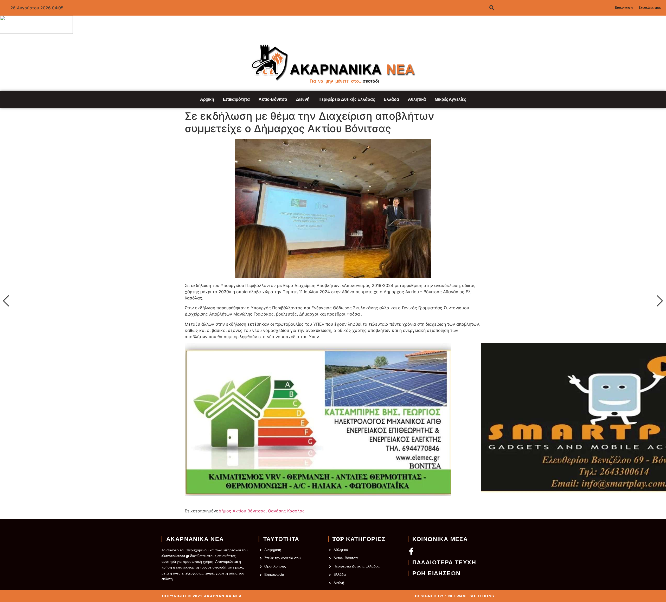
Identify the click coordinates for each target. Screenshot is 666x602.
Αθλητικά (417, 99)
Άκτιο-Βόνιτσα (273, 99)
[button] (6, 301)
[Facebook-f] (411, 550)
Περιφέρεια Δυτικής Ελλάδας (346, 99)
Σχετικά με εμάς (650, 7)
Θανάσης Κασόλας (286, 510)
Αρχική (207, 99)
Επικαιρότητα (236, 99)
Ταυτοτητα (281, 539)
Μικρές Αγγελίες (450, 99)
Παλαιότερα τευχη (444, 562)
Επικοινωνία (624, 7)
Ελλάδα (391, 99)
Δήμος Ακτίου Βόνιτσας (242, 510)
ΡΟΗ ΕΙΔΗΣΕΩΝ (436, 573)
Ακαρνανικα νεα (195, 539)
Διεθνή (303, 99)
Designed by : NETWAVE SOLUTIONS (454, 596)
